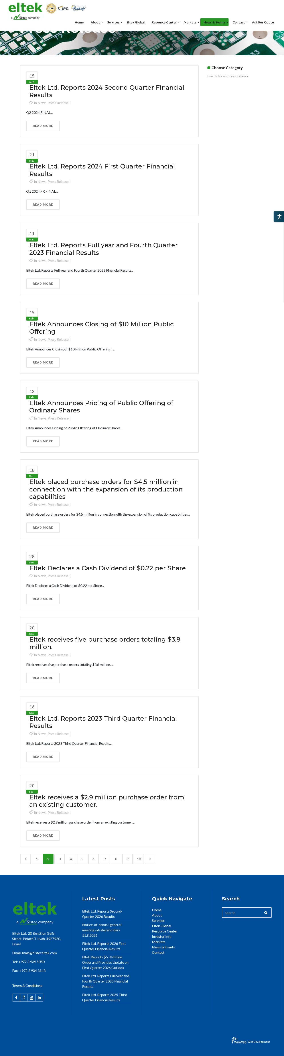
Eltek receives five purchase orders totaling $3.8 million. (104, 643)
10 (139, 859)
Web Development (259, 1041)
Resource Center (164, 931)
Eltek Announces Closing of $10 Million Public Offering (101, 327)
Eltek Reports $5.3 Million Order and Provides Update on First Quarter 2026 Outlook (105, 962)
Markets (158, 942)
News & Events (163, 947)
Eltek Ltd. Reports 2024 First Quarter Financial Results (102, 170)
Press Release (58, 103)
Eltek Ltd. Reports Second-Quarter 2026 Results (102, 914)
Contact (158, 952)
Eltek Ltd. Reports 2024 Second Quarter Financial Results (106, 91)
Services (158, 920)
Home (157, 910)
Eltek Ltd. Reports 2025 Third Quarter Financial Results (104, 997)
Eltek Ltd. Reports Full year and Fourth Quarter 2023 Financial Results (103, 248)
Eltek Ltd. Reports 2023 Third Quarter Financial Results (103, 722)
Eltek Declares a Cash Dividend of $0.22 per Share (107, 568)
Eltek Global (161, 926)
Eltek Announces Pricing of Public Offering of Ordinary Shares (101, 406)
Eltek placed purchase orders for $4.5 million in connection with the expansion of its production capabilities (106, 489)
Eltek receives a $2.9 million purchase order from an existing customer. (106, 800)
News (41, 103)
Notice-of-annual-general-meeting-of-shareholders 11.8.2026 (102, 930)
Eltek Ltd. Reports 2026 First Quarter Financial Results (104, 946)
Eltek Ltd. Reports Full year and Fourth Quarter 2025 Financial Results (105, 981)
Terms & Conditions (27, 985)
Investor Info (162, 936)
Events (212, 76)
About (157, 915)
